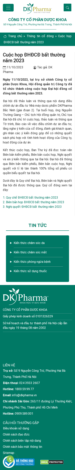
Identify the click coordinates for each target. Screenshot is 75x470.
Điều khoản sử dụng (16, 428)
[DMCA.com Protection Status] (52, 462)
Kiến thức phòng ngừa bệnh (32, 262)
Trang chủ (15, 36)
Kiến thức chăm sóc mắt (30, 252)
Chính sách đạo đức (16, 434)
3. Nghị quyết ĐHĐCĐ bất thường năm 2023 (32, 207)
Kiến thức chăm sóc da (29, 243)
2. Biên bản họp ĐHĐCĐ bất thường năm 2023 (33, 202)
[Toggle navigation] (8, 7)
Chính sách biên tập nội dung (22, 440)
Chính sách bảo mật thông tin (22, 447)
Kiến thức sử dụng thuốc (30, 271)
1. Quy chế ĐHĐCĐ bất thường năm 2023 (30, 197)
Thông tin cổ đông (40, 36)
